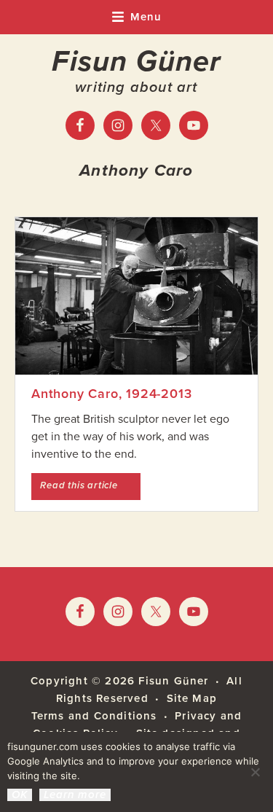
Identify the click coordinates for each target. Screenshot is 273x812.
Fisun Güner (136, 61)
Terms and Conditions (94, 715)
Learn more (75, 795)
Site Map (192, 698)
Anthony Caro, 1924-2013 (111, 394)
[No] (255, 772)
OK (20, 795)
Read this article (90, 485)
